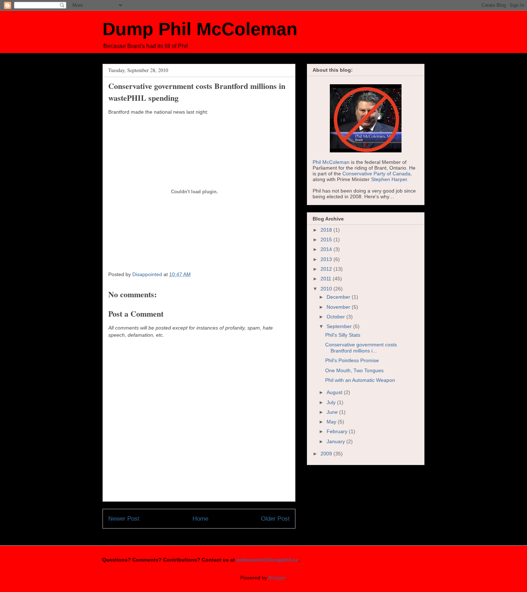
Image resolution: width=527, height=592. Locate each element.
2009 (327, 453)
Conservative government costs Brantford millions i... (361, 348)
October (336, 316)
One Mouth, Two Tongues (354, 370)
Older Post (275, 518)
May (332, 422)
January (336, 441)
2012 (327, 269)
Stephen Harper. (389, 179)
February (338, 431)
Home (200, 518)
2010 (327, 289)
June (333, 412)
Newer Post (123, 518)
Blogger (277, 578)
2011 (327, 278)
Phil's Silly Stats (342, 335)
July (332, 402)
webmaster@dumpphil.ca (267, 560)
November (339, 307)
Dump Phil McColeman (200, 29)
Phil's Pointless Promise (352, 360)
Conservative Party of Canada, (377, 173)
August (335, 392)
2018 (327, 230)
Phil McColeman (331, 162)
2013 (327, 259)
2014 (327, 249)
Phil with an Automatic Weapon (360, 380)
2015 (327, 239)
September (340, 326)
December (339, 297)
